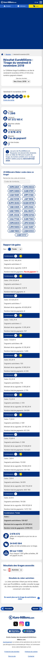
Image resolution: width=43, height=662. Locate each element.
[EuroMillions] (8, 3)
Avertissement (7, 642)
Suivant (35, 609)
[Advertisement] (21, 27)
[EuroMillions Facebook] (27, 624)
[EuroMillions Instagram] (21, 624)
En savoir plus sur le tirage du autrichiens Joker (20, 598)
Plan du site (12, 656)
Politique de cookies (31, 651)
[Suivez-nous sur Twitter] (15, 624)
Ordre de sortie (8, 100)
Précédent (8, 609)
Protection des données (11, 651)
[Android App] (29, 631)
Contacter (31, 656)
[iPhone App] (14, 631)
